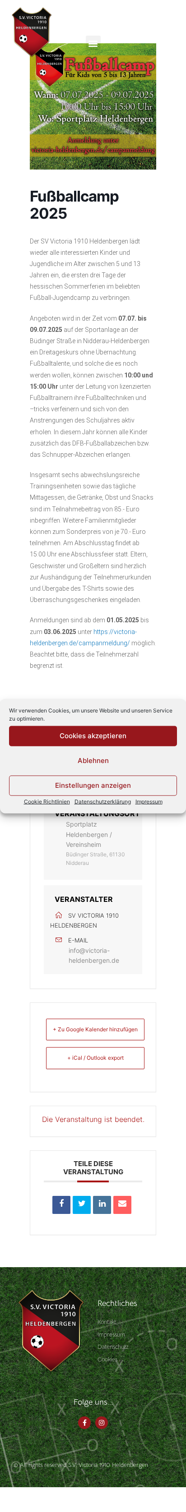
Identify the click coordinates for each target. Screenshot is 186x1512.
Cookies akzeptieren (93, 735)
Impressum (149, 801)
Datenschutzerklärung (102, 801)
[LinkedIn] (102, 1205)
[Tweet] (82, 1205)
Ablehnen (93, 760)
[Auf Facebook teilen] (61, 1205)
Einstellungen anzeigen (93, 785)
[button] (93, 43)
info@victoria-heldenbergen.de (94, 956)
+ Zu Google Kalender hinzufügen (95, 1029)
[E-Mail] (122, 1205)
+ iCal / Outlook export (95, 1057)
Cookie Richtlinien (47, 801)
